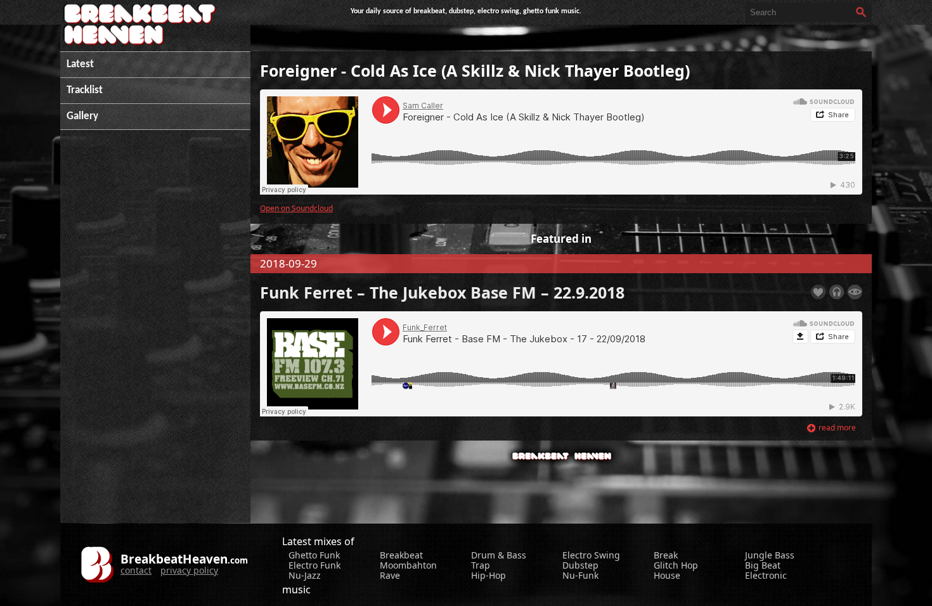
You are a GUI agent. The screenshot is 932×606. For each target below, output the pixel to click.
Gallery (82, 116)
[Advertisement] (155, 333)
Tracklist (85, 90)
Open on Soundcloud (296, 208)
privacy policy (189, 570)
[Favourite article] (818, 292)
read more (837, 427)
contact (136, 570)
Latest (80, 64)
